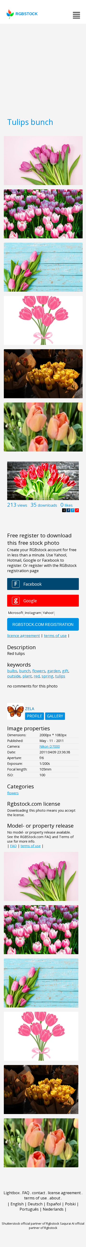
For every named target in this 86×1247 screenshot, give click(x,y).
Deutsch (35, 1204)
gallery (55, 716)
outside (14, 676)
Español (54, 1204)
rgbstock (27, 14)
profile (34, 716)
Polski (70, 1204)
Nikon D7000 (49, 746)
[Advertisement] (43, 69)
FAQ (13, 846)
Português (29, 1209)
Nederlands (53, 1209)
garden (53, 670)
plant (27, 676)
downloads (47, 505)
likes (68, 505)
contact (38, 1192)
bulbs (12, 670)
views (22, 505)
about (54, 1198)
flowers (38, 670)
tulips (60, 676)
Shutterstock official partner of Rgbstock (30, 1223)
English (17, 1204)
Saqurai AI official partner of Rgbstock (57, 1225)
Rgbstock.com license (33, 803)
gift (65, 670)
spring (47, 676)
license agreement (64, 1192)
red (37, 676)
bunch (24, 670)
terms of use (31, 846)
